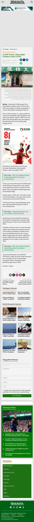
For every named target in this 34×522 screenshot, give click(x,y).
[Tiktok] (23, 275)
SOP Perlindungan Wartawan (9, 519)
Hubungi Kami (5, 516)
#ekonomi (6, 496)
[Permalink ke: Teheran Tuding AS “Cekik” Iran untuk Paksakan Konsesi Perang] (9, 328)
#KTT (4, 489)
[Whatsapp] (21, 63)
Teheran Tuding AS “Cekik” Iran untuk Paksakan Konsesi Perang (8, 298)
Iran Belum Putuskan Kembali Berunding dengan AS (24, 298)
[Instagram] (17, 275)
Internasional (6, 62)
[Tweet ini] (24, 60)
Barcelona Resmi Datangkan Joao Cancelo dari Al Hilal (18, 454)
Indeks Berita (5, 515)
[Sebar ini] (21, 60)
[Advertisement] (17, 29)
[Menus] (2, 2)
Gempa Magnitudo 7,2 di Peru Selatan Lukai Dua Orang (9, 293)
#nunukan (6, 476)
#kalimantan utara (8, 472)
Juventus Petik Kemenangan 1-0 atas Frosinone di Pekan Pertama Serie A (16, 439)
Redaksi (13, 515)
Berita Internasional (9, 52)
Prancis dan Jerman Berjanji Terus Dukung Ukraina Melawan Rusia (24, 282)
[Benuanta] (17, 2)
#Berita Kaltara (8, 466)
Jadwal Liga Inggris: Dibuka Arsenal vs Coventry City (17, 449)
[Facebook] (10, 275)
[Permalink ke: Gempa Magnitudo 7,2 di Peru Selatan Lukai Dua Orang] (9, 312)
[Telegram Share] (27, 60)
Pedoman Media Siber (18, 516)
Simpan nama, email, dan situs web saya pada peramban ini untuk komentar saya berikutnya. (16, 391)
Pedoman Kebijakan (7, 518)
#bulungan (6, 479)
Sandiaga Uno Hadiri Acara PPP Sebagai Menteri (8, 282)
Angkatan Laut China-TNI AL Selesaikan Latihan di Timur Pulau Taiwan (9, 351)
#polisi (5, 493)
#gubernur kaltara (8, 486)
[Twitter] (13, 275)
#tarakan (6, 469)
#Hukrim (6, 482)
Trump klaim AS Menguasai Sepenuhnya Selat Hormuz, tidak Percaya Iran (24, 351)
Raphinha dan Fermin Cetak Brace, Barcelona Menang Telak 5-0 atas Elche (17, 434)
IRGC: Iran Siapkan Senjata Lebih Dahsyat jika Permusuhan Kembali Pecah (24, 293)
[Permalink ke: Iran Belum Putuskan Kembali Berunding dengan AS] (24, 328)
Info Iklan (20, 515)
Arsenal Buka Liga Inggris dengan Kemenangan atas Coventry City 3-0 (16, 444)
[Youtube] (20, 275)
